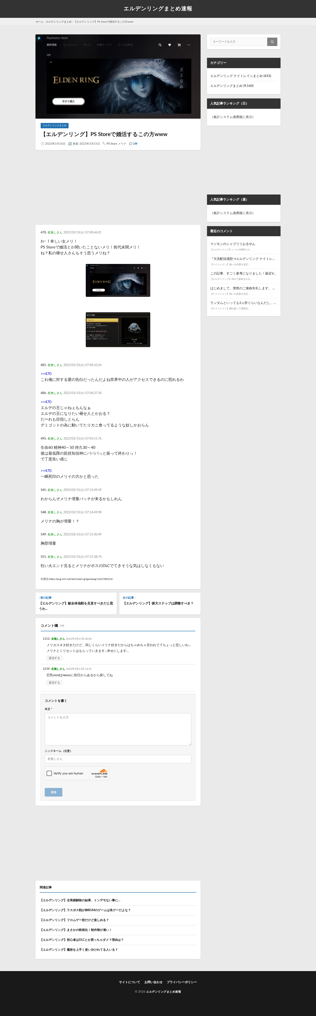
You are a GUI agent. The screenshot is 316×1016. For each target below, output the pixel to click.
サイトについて (129, 982)
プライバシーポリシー (182, 982)
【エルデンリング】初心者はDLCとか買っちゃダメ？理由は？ (82, 939)
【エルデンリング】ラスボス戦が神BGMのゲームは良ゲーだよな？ (85, 910)
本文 (48, 709)
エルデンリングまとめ (59, 21)
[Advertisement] (118, 191)
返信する (54, 658)
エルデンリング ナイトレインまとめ (236, 76)
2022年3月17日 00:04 (79, 638)
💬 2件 (133, 144)
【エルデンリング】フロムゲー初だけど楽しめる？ (74, 920)
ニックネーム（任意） (59, 750)
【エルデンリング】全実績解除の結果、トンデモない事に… (80, 900)
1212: (46, 638)
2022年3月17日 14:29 (79, 669)
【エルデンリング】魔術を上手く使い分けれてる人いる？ (79, 949)
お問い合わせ (153, 982)
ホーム (39, 21)
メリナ (122, 144)
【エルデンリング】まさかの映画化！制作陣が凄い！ (76, 930)
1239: (46, 668)
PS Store (112, 144)
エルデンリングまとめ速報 (158, 8)
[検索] (272, 42)
